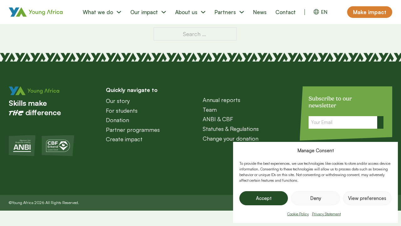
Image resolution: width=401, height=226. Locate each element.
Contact (285, 12)
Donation (117, 119)
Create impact (124, 139)
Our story (118, 100)
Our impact (144, 12)
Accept (264, 198)
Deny (315, 198)
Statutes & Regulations (231, 128)
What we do (98, 12)
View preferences (367, 198)
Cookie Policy (298, 214)
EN (324, 12)
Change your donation (230, 138)
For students (122, 110)
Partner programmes (133, 129)
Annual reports (221, 99)
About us (186, 12)
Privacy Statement (326, 214)
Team (210, 109)
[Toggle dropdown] (119, 12)
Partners (225, 12)
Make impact (369, 12)
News (260, 12)
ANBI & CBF (218, 119)
